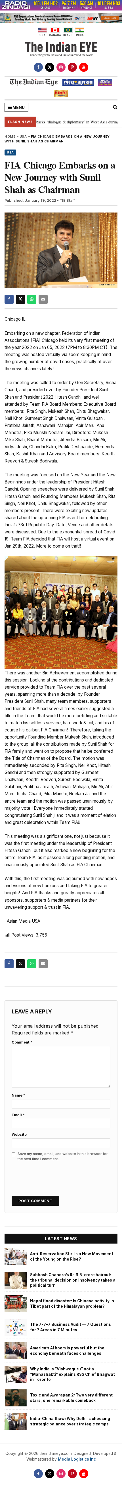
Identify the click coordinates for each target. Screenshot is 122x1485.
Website (19, 1134)
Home (10, 136)
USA (23, 136)
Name (18, 1095)
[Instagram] (61, 67)
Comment (22, 1042)
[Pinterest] (72, 67)
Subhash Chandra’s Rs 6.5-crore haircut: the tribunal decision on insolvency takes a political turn (72, 1280)
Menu (18, 107)
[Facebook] (38, 67)
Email (18, 1115)
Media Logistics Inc (77, 1459)
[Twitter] (49, 67)
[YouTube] (83, 67)
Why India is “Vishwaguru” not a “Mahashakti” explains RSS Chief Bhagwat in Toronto (72, 1374)
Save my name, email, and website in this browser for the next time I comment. (63, 1156)
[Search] (115, 107)
